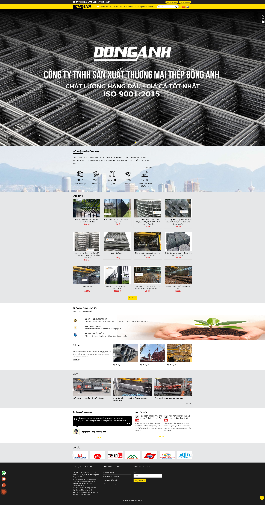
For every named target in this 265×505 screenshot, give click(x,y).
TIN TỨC (136, 7)
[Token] (184, 455)
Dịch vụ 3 (117, 364)
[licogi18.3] (80, 456)
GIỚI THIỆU (113, 7)
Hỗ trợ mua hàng (109, 473)
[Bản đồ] (173, 167)
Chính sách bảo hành (110, 480)
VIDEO (130, 7)
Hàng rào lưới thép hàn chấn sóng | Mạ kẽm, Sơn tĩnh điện (87, 221)
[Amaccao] (167, 456)
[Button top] (262, 498)
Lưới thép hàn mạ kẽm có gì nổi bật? (179, 417)
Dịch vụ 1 (171, 364)
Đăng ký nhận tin (140, 480)
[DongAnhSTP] (132, 77)
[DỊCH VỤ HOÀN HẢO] (75, 335)
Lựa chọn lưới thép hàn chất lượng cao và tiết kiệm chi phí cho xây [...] (147, 287)
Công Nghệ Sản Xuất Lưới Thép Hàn (168, 398)
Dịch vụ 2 (144, 364)
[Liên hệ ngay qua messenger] (4, 479)
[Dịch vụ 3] (125, 353)
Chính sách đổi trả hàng (111, 476)
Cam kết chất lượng (110, 484)
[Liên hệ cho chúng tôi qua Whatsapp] (4, 473)
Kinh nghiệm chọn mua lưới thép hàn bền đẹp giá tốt (150, 417)
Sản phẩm (122, 7)
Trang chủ (104, 7)
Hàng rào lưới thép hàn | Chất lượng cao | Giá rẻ (117, 287)
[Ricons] (132, 455)
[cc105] (115, 457)
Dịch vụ (143, 7)
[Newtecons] (149, 457)
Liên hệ (150, 7)
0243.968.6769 (172, 2)
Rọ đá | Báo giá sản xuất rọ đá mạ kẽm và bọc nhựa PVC (178, 254)
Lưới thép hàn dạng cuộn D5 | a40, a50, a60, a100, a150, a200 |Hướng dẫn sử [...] (87, 255)
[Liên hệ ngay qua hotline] (4, 492)
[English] (187, 6)
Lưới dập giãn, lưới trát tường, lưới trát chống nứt (130, 399)
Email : (135, 472)
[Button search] (176, 7)
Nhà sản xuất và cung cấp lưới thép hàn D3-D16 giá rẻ (147, 254)
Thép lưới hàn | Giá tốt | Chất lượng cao (178, 287)
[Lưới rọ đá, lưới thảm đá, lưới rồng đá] (92, 387)
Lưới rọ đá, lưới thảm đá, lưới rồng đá (89, 398)
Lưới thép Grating (117, 253)
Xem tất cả (132, 298)
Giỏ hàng (263, 20)
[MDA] (97, 455)
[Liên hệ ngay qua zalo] (4, 485)
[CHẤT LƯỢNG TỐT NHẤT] (75, 320)
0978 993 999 (185, 2)
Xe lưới (98, 6)
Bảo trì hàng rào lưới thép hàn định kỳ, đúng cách (117, 221)
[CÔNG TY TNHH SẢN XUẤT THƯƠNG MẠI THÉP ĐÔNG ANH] (82, 6)
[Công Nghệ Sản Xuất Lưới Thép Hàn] (173, 387)
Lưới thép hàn (87, 286)
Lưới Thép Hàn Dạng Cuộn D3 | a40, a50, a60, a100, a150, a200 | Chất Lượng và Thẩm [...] (148, 222)
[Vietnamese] (184, 6)
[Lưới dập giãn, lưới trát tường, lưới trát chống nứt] (132, 387)
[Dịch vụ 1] (179, 353)
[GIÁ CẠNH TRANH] (75, 327)
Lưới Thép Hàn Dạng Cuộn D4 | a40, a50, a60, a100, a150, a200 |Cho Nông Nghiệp (178, 222)
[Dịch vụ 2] (152, 353)
